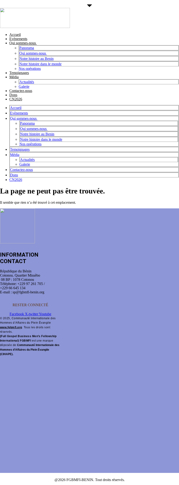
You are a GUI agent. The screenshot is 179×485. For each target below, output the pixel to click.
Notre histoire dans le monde (40, 64)
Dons (13, 95)
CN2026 (15, 99)
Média (14, 77)
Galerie (24, 86)
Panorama (26, 48)
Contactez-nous (20, 91)
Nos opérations (30, 69)
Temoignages (19, 73)
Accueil (15, 35)
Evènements (18, 39)
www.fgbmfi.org (11, 327)
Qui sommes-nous (23, 43)
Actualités (26, 82)
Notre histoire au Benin (36, 59)
